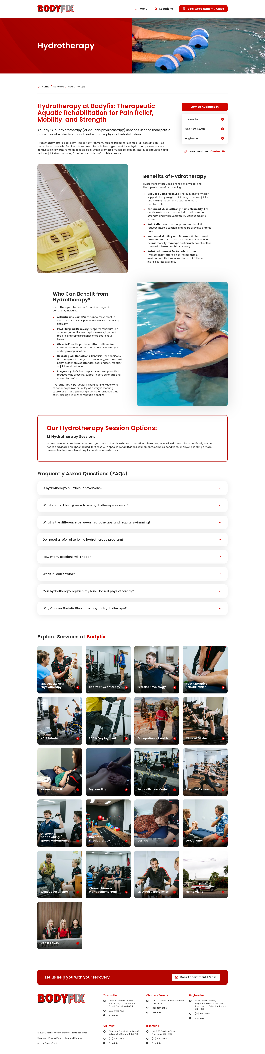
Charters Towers (157, 995)
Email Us (113, 1015)
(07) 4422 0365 (117, 1010)
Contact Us (218, 151)
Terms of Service (73, 1038)
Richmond (152, 1025)
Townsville (110, 995)
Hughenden (196, 995)
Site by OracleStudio (47, 1043)
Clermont (109, 1025)
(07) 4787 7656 (159, 1008)
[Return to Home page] (55, 9)
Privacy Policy (55, 1038)
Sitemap (41, 1038)
